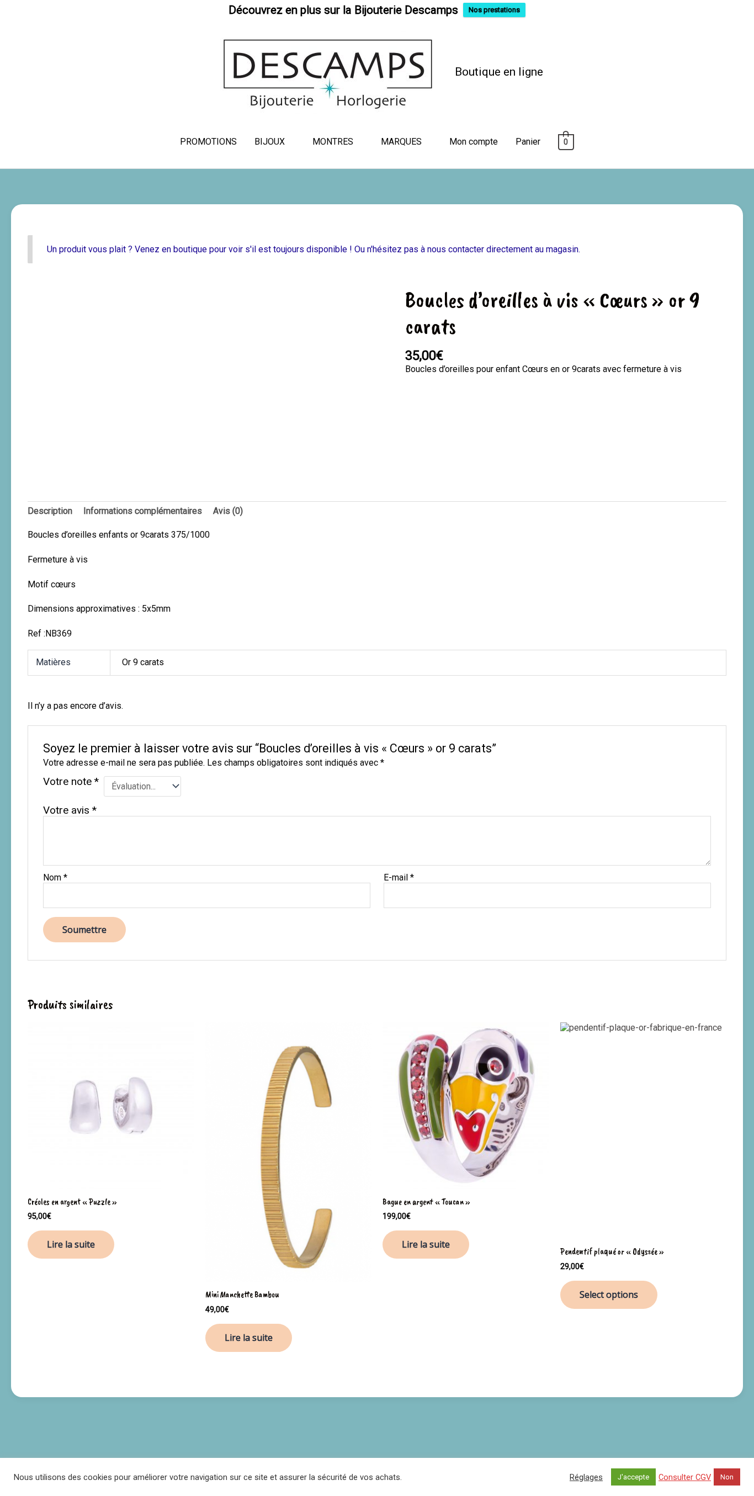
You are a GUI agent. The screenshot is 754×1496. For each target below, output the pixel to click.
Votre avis (70, 810)
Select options (609, 1294)
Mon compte (473, 141)
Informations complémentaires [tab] (142, 511)
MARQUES (401, 141)
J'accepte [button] (633, 1477)
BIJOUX (269, 141)
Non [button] (727, 1477)
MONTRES (332, 141)
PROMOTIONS (208, 141)
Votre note (71, 782)
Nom (55, 877)
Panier (528, 141)
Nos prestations (494, 10)
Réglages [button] (586, 1477)
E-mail (399, 877)
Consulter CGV (685, 1477)
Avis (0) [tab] (228, 511)
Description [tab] (50, 511)
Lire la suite (71, 1244)
